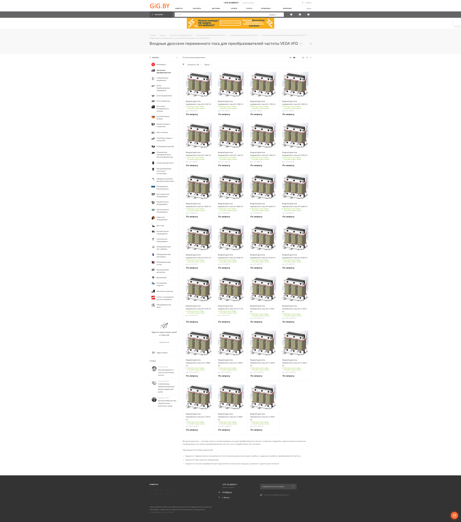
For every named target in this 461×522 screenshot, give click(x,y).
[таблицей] (310, 57)
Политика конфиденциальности (276, 495)
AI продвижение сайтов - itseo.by (162, 512)
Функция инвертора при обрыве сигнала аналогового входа (167, 403)
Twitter (152, 492)
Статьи (153, 360)
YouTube (158, 492)
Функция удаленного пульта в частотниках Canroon (166, 372)
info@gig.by (227, 492)
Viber (164, 492)
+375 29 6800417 (231, 2)
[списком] (307, 57)
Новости (154, 484)
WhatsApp (170, 492)
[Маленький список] (290, 57)
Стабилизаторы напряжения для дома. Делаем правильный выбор (166, 388)
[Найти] (281, 14)
